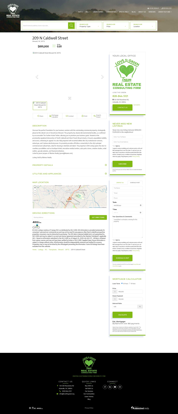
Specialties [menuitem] (123, 12)
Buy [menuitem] (79, 12)
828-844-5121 (167, 8)
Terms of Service (116, 266)
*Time (115, 209)
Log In (151, 8)
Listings (40, 250)
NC (46, 250)
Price (108, 26)
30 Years (125, 283)
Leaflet (90, 207)
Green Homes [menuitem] (98, 12)
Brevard (60, 250)
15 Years (133, 283)
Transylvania (53, 250)
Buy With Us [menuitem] (89, 386)
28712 (67, 250)
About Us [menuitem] (142, 12)
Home (34, 250)
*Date (115, 202)
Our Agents (136, 104)
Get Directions (98, 217)
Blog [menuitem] (134, 12)
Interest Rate (117, 303)
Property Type (85, 26)
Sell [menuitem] (87, 12)
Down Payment (118, 296)
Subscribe (122, 164)
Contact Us (122, 107)
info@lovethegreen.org (67, 394)
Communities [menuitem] (111, 12)
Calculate (122, 315)
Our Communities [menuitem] (89, 394)
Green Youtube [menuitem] (164, 12)
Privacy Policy (136, 156)
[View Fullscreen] (35, 194)
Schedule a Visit (135, 182)
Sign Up (156, 8)
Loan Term (116, 283)
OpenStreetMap (97, 207)
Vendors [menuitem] (152, 12)
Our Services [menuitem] (89, 391)
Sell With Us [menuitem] (89, 388)
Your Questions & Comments (122, 216)
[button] (71, 25)
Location (137, 26)
